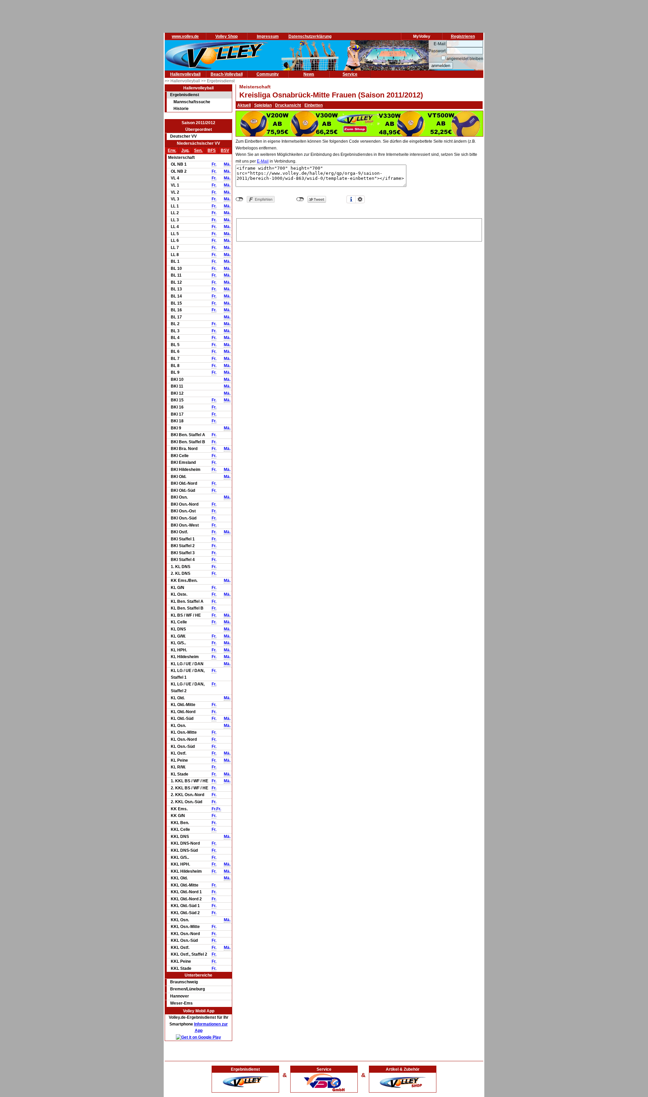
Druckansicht (288, 105)
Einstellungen (360, 199)
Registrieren (463, 36)
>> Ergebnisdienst (218, 81)
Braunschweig (184, 982)
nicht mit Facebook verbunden (239, 199)
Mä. (227, 164)
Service (350, 74)
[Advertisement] (359, 229)
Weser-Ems (181, 1003)
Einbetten (313, 105)
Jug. (185, 150)
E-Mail (263, 161)
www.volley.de (185, 36)
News (308, 74)
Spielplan (263, 105)
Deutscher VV (183, 136)
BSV (225, 150)
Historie (181, 108)
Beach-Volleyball (227, 74)
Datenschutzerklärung (310, 36)
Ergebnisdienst (184, 94)
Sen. (198, 150)
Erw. (172, 150)
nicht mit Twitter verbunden (300, 199)
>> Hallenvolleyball (183, 81)
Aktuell (244, 105)
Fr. (214, 164)
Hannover (179, 996)
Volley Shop (226, 36)
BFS (212, 150)
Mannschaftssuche (191, 102)
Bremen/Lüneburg (187, 989)
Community (267, 74)
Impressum (268, 36)
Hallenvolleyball (185, 74)
